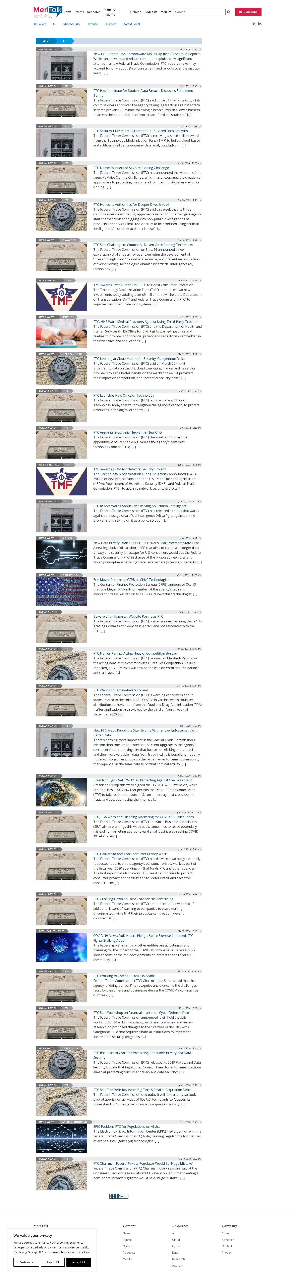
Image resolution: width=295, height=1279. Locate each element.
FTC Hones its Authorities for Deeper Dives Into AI (131, 204)
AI (54, 24)
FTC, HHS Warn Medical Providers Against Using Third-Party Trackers (145, 321)
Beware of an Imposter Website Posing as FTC (128, 616)
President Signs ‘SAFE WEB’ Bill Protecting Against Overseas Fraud (142, 780)
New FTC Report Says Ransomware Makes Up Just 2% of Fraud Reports (146, 54)
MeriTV (166, 12)
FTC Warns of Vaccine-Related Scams (121, 690)
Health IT (67, 317)
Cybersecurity (71, 24)
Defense (92, 24)
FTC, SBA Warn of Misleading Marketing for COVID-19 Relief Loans (143, 817)
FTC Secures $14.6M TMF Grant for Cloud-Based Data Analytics (140, 131)
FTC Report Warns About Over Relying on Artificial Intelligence (140, 506)
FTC (66, 49)
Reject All (53, 1262)
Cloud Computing (72, 354)
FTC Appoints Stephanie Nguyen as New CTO (127, 432)
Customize (26, 1262)
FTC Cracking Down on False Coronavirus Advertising (133, 899)
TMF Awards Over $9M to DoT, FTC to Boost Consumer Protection (143, 285)
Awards (177, 1265)
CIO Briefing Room (49, 280)
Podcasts (151, 12)
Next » (123, 1196)
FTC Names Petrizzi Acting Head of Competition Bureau (135, 653)
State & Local (131, 24)
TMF (68, 280)
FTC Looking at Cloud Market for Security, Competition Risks (139, 358)
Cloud (176, 1239)
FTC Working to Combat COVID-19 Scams (124, 976)
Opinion (135, 12)
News (67, 12)
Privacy (227, 1252)
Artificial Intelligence (74, 1122)
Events (79, 12)
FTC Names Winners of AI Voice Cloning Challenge (131, 168)
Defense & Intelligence (51, 931)
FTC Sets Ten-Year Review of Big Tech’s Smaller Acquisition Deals (142, 1090)
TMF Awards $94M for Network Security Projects (130, 469)
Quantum (110, 24)
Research (94, 12)
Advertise (228, 1239)
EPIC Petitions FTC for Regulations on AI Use (127, 1126)
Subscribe (250, 11)
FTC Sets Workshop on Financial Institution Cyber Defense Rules (141, 1012)
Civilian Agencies (48, 49)
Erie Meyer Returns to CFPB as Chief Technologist (131, 579)
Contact (227, 1246)
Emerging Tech (47, 240)
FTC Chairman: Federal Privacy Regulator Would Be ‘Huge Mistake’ (143, 1163)
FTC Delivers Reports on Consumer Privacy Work (130, 854)
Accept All (78, 1262)
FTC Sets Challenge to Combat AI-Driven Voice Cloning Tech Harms (143, 244)
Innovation (69, 240)
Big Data (67, 538)
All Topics (40, 24)
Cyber (176, 1246)
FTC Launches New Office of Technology (123, 395)
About (226, 1233)
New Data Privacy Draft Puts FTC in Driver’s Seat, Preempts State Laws (146, 543)
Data (175, 1252)
